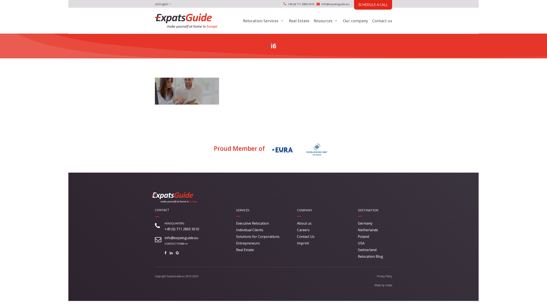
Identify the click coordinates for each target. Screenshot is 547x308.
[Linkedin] (172, 252)
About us (304, 223)
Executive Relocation (252, 223)
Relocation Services (260, 20)
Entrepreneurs (248, 243)
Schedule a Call (373, 4)
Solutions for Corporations (257, 236)
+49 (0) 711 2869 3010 (301, 4)
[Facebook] (167, 252)
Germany (365, 223)
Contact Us (306, 236)
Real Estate (299, 20)
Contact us (382, 20)
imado (388, 285)
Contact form (175, 244)
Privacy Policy (384, 276)
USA (361, 243)
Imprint (303, 243)
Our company (355, 20)
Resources (323, 20)
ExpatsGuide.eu (176, 276)
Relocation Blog (370, 256)
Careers (303, 230)
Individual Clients (249, 230)
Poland (363, 236)
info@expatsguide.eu (335, 4)
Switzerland (367, 249)
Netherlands (368, 230)
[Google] (178, 252)
